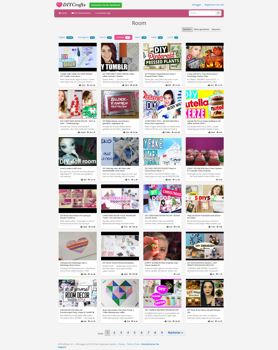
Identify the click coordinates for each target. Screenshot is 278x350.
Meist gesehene (201, 29)
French (105, 37)
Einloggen (196, 4)
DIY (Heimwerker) (82, 13)
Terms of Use (133, 344)
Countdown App (102, 13)
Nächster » (175, 332)
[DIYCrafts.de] (71, 4)
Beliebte (187, 29)
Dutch (140, 37)
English (65, 37)
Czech (172, 37)
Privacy (121, 344)
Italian (156, 37)
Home (64, 13)
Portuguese (86, 37)
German (123, 37)
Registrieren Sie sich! (214, 4)
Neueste (216, 29)
